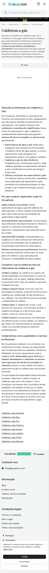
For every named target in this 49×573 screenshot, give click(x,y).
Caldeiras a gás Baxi (11, 417)
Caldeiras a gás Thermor (13, 425)
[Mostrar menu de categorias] (4, 4)
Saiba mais (7, 549)
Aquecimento (14, 24)
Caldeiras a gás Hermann (13, 413)
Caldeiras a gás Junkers (12, 433)
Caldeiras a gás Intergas (12, 441)
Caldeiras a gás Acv (10, 421)
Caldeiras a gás (37, 24)
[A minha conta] (44, 3)
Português (10, 540)
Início (4, 24)
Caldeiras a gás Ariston (12, 429)
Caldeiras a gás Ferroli (12, 437)
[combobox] (24, 12)
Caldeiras (25, 24)
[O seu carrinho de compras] (39, 3)
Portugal (9, 535)
